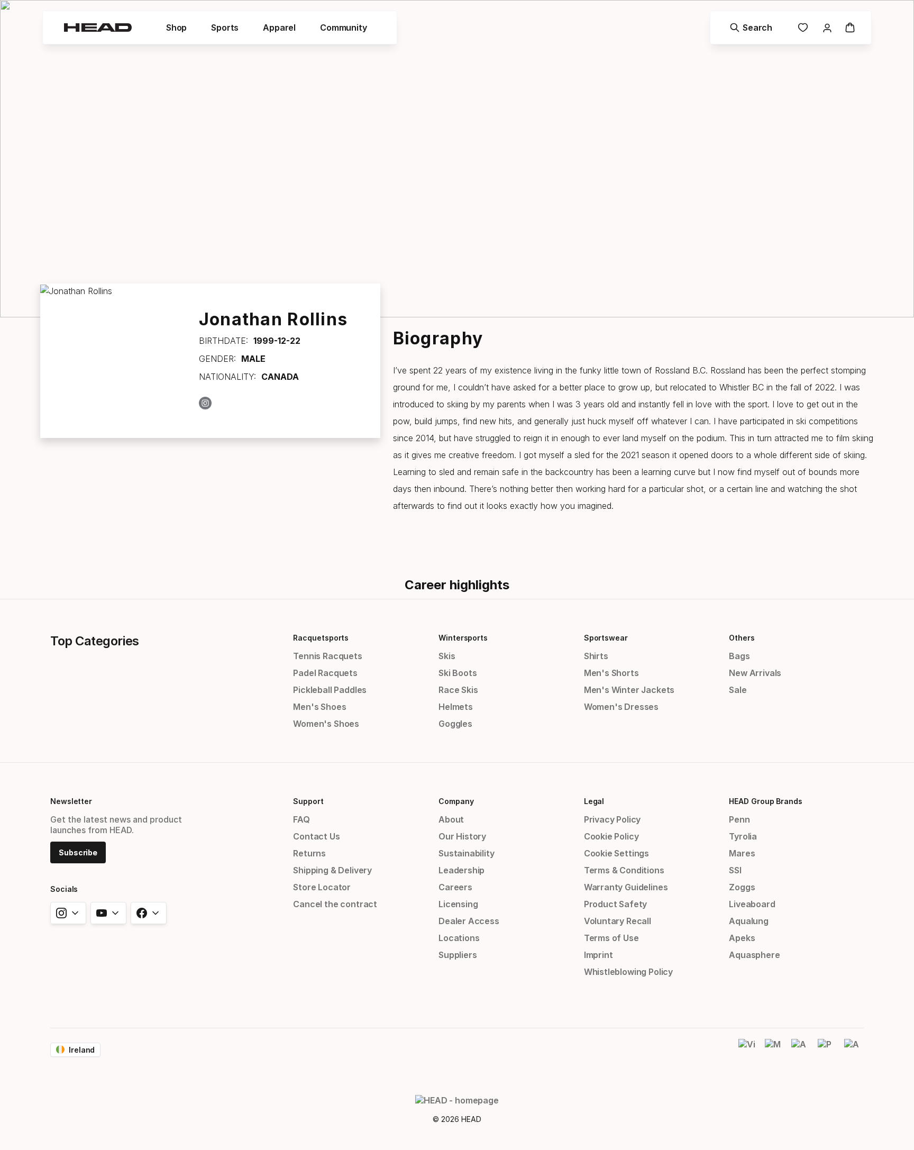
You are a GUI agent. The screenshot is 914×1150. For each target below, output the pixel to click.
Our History (462, 836)
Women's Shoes (326, 723)
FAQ (301, 819)
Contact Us (316, 836)
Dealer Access (468, 921)
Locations (458, 938)
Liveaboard (752, 904)
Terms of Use (611, 938)
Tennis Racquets (327, 656)
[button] (176, 27)
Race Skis (458, 689)
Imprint (598, 955)
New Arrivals (755, 673)
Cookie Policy (611, 836)
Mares (742, 853)
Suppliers (457, 955)
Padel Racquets (325, 673)
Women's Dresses (621, 706)
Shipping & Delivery (332, 870)
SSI (735, 870)
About (451, 819)
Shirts (596, 656)
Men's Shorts (611, 673)
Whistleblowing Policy (628, 971)
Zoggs (742, 887)
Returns (309, 853)
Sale (737, 689)
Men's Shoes (319, 706)
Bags (739, 656)
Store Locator (322, 887)
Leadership (461, 870)
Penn (739, 819)
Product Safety (615, 904)
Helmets (455, 706)
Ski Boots (457, 673)
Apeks (742, 938)
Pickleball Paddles (330, 689)
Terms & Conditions (624, 870)
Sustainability (466, 853)
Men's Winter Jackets (629, 689)
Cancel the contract (335, 904)
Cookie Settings (616, 853)
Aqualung (749, 921)
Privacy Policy (612, 819)
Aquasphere (754, 955)
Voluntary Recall (617, 921)
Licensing (458, 904)
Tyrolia (743, 836)
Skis (446, 656)
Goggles (455, 723)
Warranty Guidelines (626, 887)
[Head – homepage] (98, 27)
